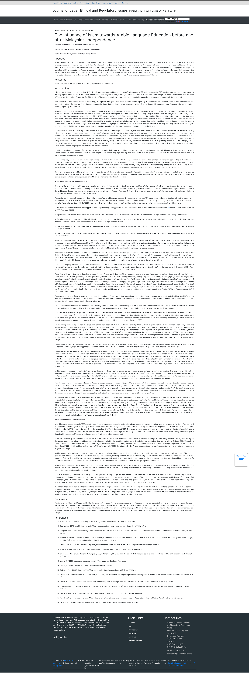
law (168, 208)
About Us (107, 3)
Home (56, 20)
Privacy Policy (58, 666)
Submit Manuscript (92, 20)
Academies (58, 3)
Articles (105, 20)
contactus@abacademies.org (179, 654)
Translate (184, 21)
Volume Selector (117, 20)
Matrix (75, 3)
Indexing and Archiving (135, 20)
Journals (67, 3)
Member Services (122, 3)
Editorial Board (66, 20)
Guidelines (96, 3)
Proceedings (85, 3)
